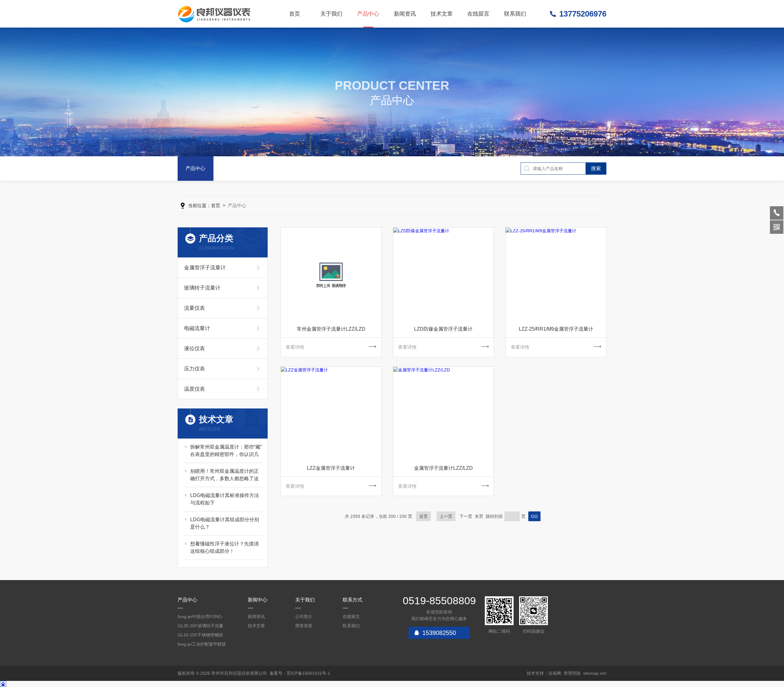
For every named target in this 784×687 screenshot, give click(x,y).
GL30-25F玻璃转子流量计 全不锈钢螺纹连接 (200, 626)
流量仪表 (194, 308)
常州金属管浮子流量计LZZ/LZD (331, 329)
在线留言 (478, 14)
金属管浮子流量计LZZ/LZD (443, 468)
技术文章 (442, 14)
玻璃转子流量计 (202, 288)
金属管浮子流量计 (205, 268)
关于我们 (331, 14)
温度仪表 (194, 389)
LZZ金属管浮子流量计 (331, 468)
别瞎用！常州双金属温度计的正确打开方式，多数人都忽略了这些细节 (224, 475)
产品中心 (368, 14)
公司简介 (303, 616)
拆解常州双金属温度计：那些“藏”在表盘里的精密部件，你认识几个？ (226, 451)
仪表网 (554, 673)
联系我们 (515, 14)
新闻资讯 (405, 14)
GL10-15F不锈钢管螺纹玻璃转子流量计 (200, 636)
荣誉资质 (303, 625)
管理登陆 (572, 673)
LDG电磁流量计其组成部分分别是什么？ (224, 523)
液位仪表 (194, 348)
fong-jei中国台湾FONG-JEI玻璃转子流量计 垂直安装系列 (201, 617)
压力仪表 (194, 369)
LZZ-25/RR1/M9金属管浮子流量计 (556, 329)
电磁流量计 (197, 328)
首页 (294, 14)
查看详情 (295, 347)
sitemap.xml (594, 673)
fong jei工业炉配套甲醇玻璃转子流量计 (202, 645)
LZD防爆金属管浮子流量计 (443, 329)
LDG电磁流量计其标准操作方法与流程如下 (224, 499)
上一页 (445, 516)
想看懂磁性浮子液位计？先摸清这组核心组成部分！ (224, 547)
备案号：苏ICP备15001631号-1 (300, 673)
